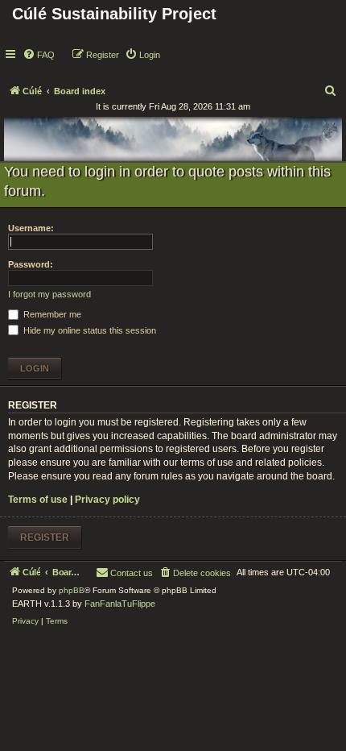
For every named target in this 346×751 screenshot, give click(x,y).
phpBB (71, 590)
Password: (30, 264)
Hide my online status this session (88, 330)
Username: (31, 228)
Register (44, 537)
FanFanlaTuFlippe (119, 603)
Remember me (51, 314)
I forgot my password (49, 294)
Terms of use (38, 499)
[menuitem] (39, 54)
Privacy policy (107, 499)
